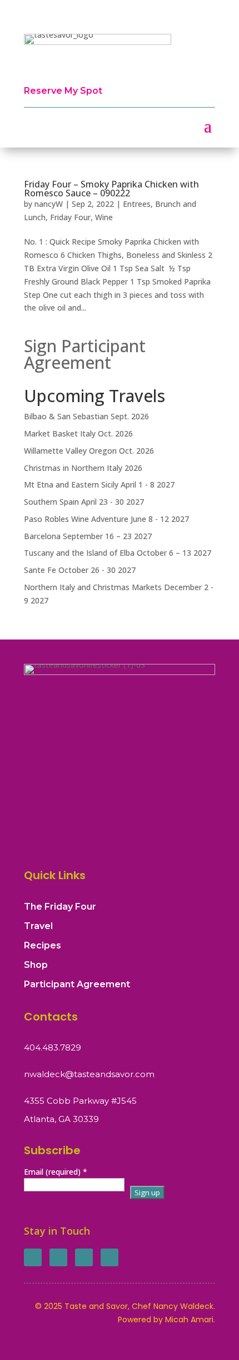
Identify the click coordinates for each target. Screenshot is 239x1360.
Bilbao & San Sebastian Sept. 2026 (86, 416)
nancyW (48, 204)
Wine (104, 217)
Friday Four (70, 217)
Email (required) (55, 1171)
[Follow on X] (58, 1257)
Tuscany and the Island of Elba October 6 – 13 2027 (117, 552)
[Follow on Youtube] (109, 1257)
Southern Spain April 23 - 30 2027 (84, 501)
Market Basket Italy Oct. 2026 (78, 433)
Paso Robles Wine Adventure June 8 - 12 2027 (106, 519)
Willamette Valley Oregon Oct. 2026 (89, 450)
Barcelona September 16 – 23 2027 (88, 536)
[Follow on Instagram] (84, 1257)
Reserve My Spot (63, 90)
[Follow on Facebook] (33, 1257)
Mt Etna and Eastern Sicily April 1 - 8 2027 (99, 484)
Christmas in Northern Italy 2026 (83, 468)
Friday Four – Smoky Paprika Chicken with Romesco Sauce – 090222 (111, 188)
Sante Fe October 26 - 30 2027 (80, 570)
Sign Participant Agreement (85, 354)
